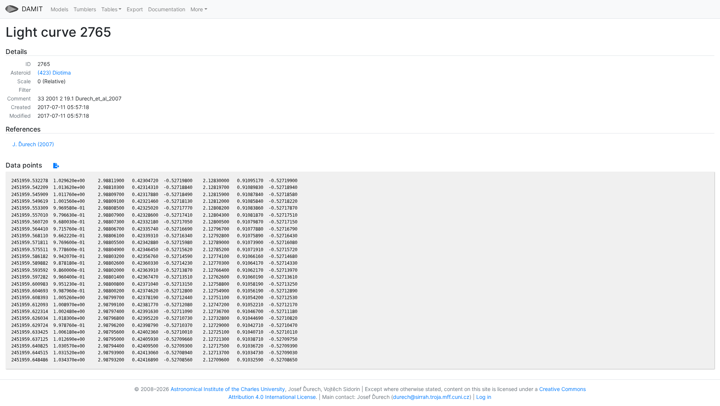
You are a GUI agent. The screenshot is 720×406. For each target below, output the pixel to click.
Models (59, 9)
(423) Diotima (54, 72)
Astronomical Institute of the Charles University (228, 389)
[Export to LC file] (56, 165)
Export (135, 9)
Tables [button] (109, 9)
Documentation (166, 9)
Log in (483, 397)
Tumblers (85, 9)
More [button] (196, 9)
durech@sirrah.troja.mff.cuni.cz (431, 397)
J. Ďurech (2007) (33, 144)
